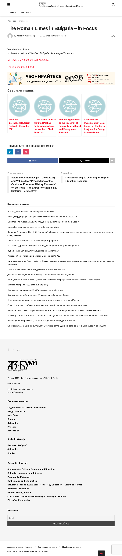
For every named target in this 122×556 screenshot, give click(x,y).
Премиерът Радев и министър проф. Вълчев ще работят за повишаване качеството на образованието (57, 315)
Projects (11, 427)
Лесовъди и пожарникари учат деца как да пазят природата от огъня (41, 320)
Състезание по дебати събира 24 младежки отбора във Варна (38, 295)
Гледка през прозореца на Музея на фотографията (32, 240)
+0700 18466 (13, 383)
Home (13, 12)
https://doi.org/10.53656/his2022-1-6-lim (28, 60)
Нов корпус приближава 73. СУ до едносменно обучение (35, 290)
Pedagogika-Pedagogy (18, 477)
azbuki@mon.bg (15, 392)
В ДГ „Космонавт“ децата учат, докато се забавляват (32, 251)
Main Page (11, 21)
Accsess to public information (20, 547)
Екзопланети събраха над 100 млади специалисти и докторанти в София (43, 222)
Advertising (13, 431)
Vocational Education (18, 488)
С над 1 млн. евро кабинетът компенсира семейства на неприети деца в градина (47, 305)
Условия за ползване (47, 547)
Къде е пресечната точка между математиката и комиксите (36, 269)
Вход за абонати (16, 411)
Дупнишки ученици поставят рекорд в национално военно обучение (40, 274)
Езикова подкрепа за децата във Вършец (27, 285)
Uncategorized (24, 21)
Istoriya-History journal (19, 492)
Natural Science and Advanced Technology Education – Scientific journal (44, 485)
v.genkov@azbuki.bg (26, 36)
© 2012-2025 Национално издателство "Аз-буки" (28, 551)
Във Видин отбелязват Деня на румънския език (30, 211)
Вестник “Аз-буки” (17, 445)
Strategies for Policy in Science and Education (31, 469)
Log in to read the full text (20, 67)
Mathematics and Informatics (22, 481)
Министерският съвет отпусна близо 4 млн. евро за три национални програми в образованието (54, 310)
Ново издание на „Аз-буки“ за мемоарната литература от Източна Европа (43, 300)
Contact (11, 419)
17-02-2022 (45, 36)
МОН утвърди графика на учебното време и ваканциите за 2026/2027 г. (42, 216)
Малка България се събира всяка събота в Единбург (33, 227)
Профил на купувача (71, 547)
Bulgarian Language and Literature (25, 473)
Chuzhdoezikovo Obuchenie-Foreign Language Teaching (36, 496)
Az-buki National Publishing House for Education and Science (61, 6)
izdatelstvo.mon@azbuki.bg (20, 389)
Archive (11, 453)
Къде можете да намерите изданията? (27, 407)
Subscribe (12, 423)
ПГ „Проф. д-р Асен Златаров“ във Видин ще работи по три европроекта (43, 245)
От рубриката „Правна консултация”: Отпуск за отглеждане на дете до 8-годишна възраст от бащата (56, 326)
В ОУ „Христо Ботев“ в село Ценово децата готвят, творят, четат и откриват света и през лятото (53, 279)
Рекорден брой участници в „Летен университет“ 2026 (33, 256)
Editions (26, 12)
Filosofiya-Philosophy (18, 500)
